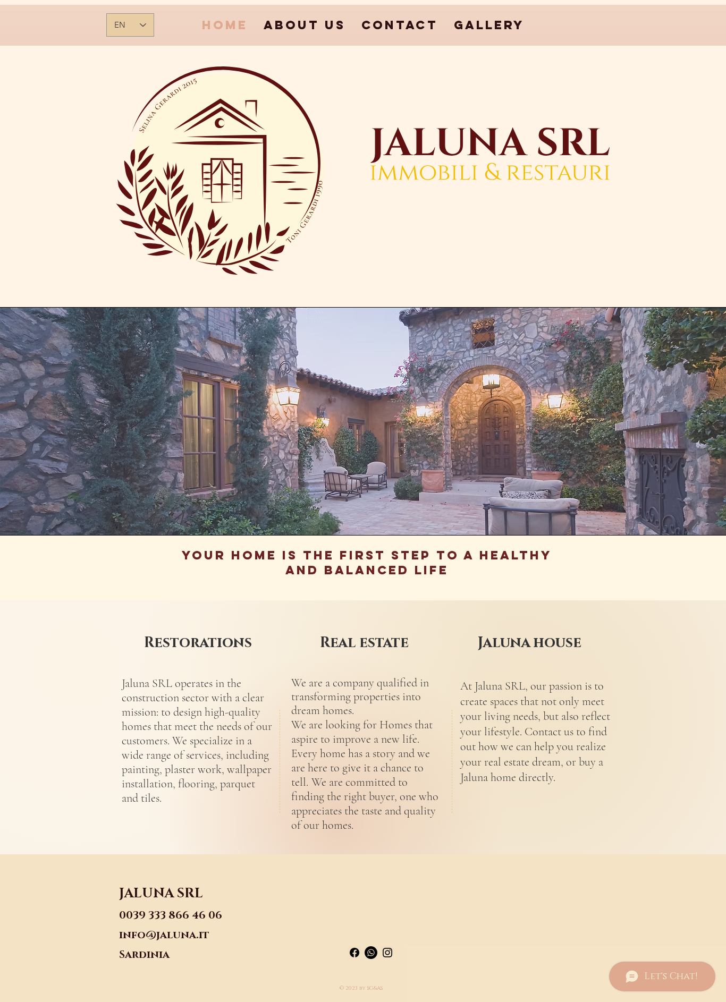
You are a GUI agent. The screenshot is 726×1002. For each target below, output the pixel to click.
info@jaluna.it (164, 935)
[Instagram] (387, 952)
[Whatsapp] (371, 952)
